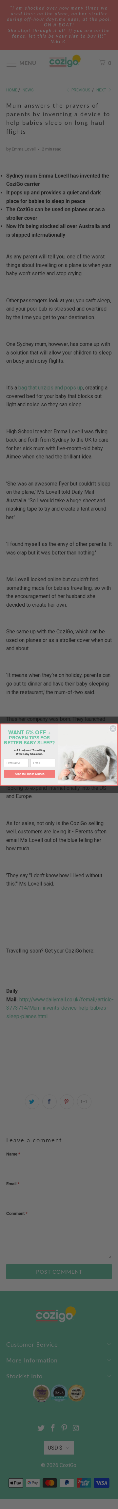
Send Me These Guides (30, 774)
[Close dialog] (113, 728)
